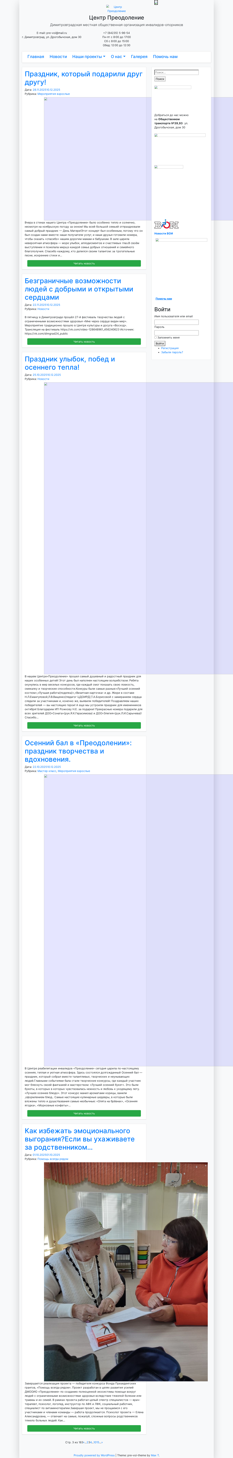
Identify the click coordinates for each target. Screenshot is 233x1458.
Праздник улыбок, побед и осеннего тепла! (70, 363)
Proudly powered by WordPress (94, 1455)
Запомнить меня (168, 337)
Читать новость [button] (84, 263)
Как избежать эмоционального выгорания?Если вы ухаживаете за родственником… (80, 1139)
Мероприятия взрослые (54, 93)
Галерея (139, 56)
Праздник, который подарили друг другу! (84, 78)
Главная (35, 56)
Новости (58, 56)
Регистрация (170, 348)
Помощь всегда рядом (53, 1159)
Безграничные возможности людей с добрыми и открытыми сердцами (79, 289)
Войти (160, 343)
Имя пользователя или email (173, 316)
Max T (155, 1455)
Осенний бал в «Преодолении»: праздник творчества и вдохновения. (78, 751)
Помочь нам (165, 56)
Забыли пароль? (172, 352)
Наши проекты (87, 56)
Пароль (159, 327)
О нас (116, 56)
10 (94, 1442)
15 (97, 1442)
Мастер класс (47, 771)
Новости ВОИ (163, 233)
